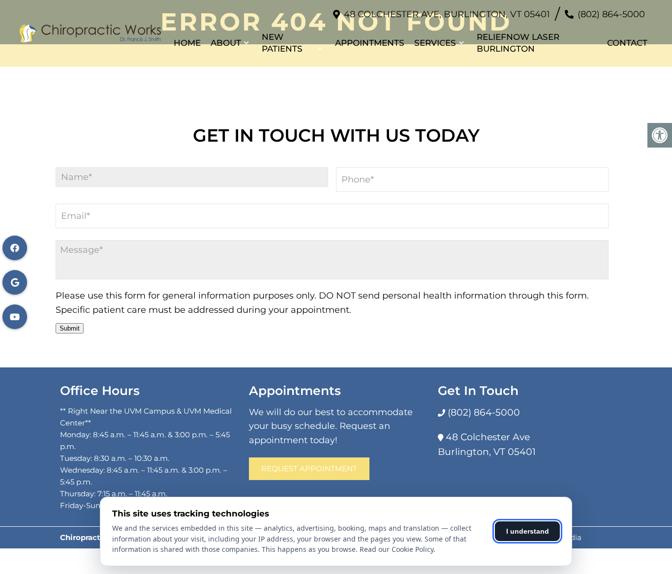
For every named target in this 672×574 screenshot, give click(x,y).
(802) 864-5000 (611, 14)
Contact (627, 43)
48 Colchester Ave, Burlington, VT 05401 (447, 14)
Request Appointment (309, 468)
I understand (527, 531)
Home (187, 43)
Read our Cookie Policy (396, 549)
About (226, 43)
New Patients (282, 43)
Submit (70, 328)
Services (435, 43)
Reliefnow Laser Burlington (518, 43)
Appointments (369, 43)
